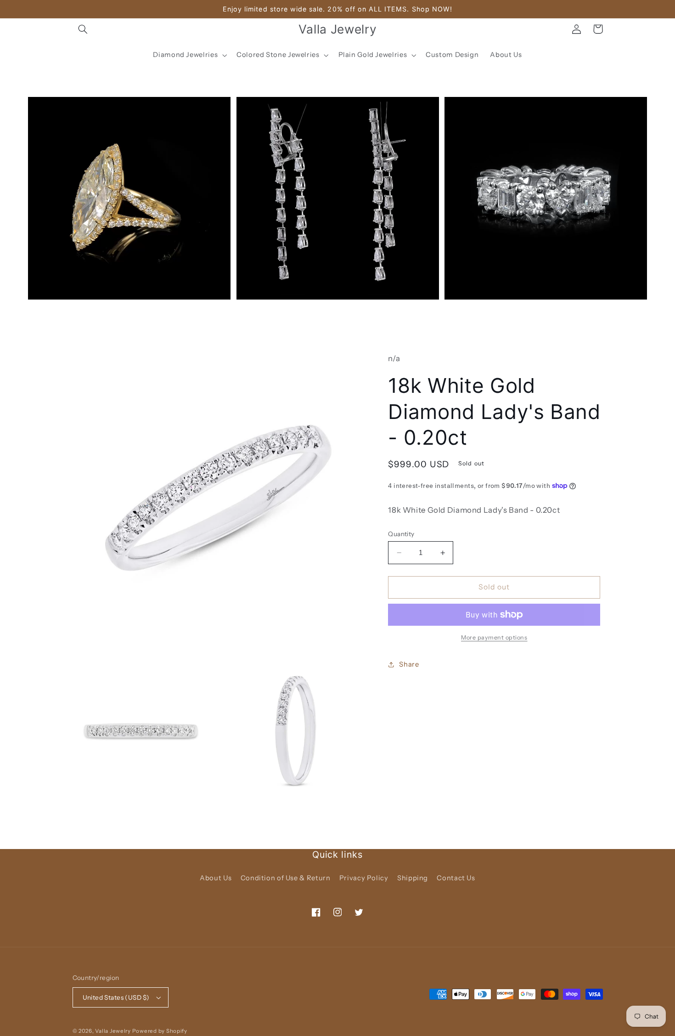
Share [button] (409, 664)
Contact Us (456, 878)
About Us (215, 878)
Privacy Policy (363, 878)
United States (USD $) (116, 997)
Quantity (401, 534)
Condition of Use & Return (286, 878)
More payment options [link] (494, 637)
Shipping (412, 878)
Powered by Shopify (159, 1031)
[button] (83, 29)
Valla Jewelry (113, 1031)
